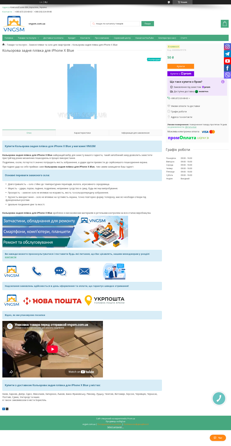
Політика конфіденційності (136, 424)
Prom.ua (131, 418)
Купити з (175, 73)
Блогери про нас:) (167, 37)
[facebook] (3, 409)
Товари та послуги (27, 37)
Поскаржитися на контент (109, 424)
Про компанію (102, 37)
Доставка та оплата (53, 37)
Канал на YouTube (145, 37)
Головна (9, 37)
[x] (7, 409)
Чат (220, 438)
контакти (10, 257)
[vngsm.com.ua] (14, 24)
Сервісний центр (122, 37)
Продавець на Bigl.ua (115, 421)
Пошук (148, 23)
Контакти (85, 37)
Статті (184, 37)
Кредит (72, 37)
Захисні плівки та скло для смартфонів (49, 44)
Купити (181, 66)
